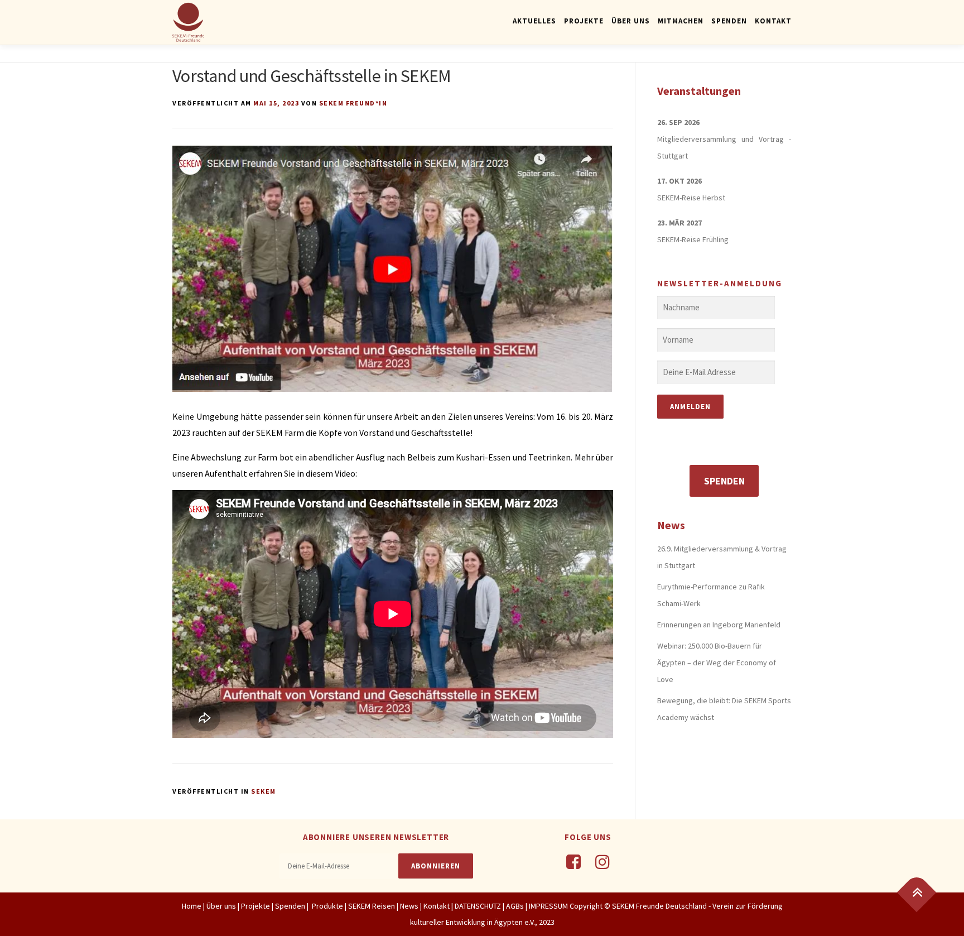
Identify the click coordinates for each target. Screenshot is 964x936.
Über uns (221, 906)
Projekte (584, 21)
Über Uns (630, 21)
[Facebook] (573, 861)
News (409, 906)
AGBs (515, 906)
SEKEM (263, 791)
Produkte (326, 906)
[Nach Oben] (917, 892)
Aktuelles (534, 21)
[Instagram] (602, 861)
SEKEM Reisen (371, 906)
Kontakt (773, 21)
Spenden (729, 21)
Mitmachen (680, 21)
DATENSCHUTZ (479, 906)
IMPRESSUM (548, 906)
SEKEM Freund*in (353, 103)
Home (191, 906)
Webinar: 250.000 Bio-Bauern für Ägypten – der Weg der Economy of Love (716, 662)
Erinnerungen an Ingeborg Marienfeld (718, 625)
